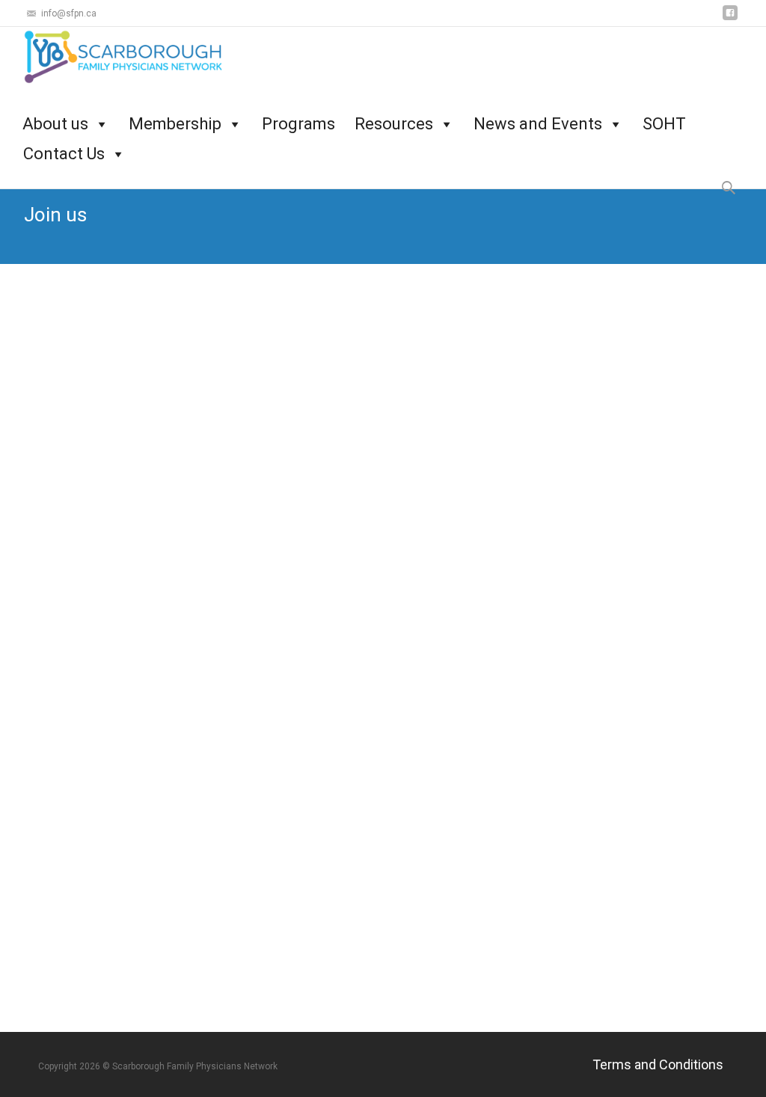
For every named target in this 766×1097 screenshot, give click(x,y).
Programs (298, 115)
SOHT (664, 115)
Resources (394, 115)
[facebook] (730, 18)
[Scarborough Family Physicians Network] (116, 57)
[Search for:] (729, 188)
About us (55, 115)
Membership (175, 115)
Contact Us (64, 145)
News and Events (538, 115)
